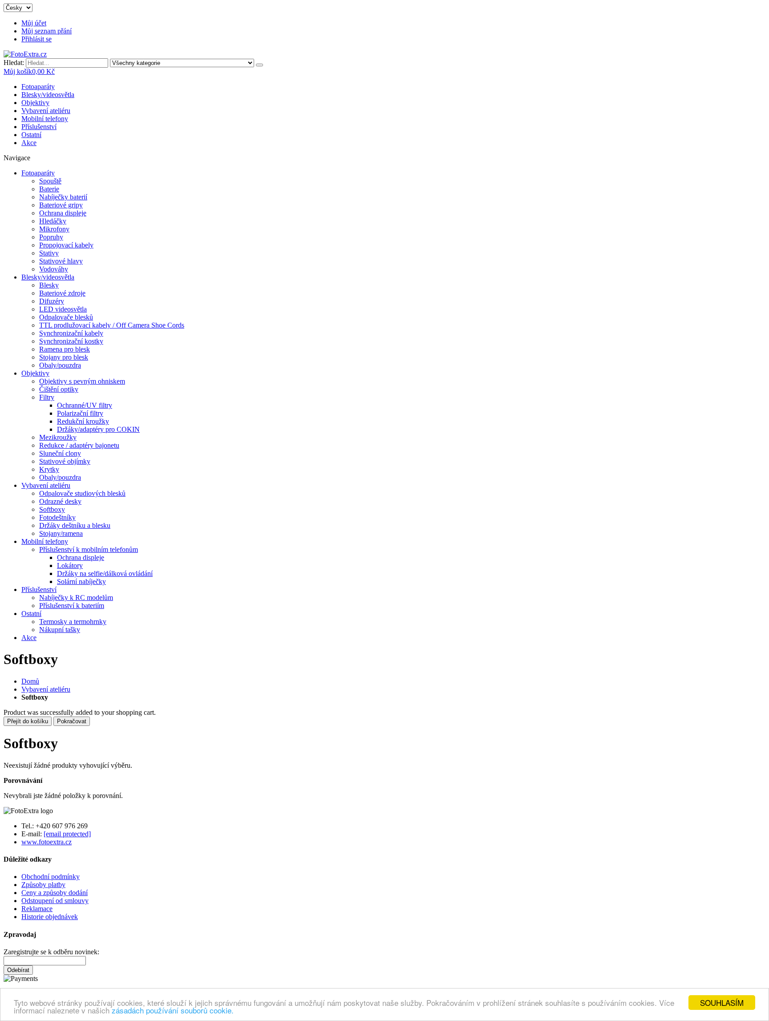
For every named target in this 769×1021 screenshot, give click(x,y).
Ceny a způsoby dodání (54, 892)
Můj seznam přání (46, 31)
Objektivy (35, 102)
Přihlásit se (36, 39)
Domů (30, 681)
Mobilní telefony (44, 118)
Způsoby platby (43, 884)
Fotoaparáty (38, 86)
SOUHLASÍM (722, 1002)
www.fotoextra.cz (46, 842)
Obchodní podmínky (50, 876)
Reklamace (37, 908)
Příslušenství (39, 126)
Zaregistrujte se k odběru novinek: (51, 952)
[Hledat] (259, 65)
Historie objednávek (49, 916)
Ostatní (31, 134)
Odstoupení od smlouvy (55, 900)
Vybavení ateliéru (45, 110)
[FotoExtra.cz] (25, 54)
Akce (28, 142)
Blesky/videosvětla (47, 94)
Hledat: (14, 62)
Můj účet (33, 23)
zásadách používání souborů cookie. (173, 1010)
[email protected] (67, 834)
